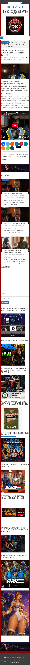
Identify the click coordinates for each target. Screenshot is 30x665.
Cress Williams (13, 59)
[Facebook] (3, 144)
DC (20, 59)
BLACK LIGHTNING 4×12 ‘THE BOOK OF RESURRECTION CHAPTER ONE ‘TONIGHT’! (13, 251)
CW (18, 59)
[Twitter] (8, 144)
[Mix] (3, 148)
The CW (14, 199)
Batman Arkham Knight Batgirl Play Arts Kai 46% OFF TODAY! (22, 156)
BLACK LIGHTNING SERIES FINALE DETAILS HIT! (14, 223)
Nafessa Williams (8, 199)
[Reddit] (12, 144)
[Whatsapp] (8, 148)
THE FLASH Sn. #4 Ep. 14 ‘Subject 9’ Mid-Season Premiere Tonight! (8, 157)
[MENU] (1, 37)
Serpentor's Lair (15, 6)
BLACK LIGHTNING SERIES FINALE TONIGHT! (13, 193)
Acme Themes (16, 662)
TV (5, 61)
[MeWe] (26, 144)
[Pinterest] (21, 144)
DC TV (24, 197)
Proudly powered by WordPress (9, 660)
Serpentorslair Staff (18, 57)
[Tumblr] (12, 148)
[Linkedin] (17, 144)
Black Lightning (5, 59)
